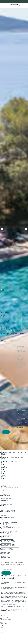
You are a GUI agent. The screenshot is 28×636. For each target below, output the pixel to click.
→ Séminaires (4, 524)
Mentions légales (5, 617)
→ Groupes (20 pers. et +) (7, 526)
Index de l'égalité (5, 495)
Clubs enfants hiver (6, 553)
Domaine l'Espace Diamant (8, 544)
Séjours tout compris (6, 548)
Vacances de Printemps (7, 532)
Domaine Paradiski (6, 543)
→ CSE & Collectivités (6, 523)
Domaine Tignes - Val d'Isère (8, 545)
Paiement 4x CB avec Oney (8, 510)
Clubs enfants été (5, 552)
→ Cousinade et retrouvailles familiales (10, 527)
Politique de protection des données (10, 621)
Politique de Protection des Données (14, 610)
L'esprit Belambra (5, 497)
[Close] (4, 324)
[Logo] (14, 4)
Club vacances (4, 537)
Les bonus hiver (5, 555)
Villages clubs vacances (7, 549)
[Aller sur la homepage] (3, 479)
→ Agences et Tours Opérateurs (9, 522)
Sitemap (3, 622)
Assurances (4, 505)
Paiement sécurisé (5, 512)
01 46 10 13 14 (4, 485)
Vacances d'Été (5, 533)
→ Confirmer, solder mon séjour (9, 531)
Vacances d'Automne (6, 535)
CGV (2, 618)
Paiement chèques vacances (8, 511)
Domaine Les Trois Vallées (7, 540)
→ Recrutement (5, 494)
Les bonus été (4, 556)
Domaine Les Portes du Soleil (8, 541)
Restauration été (5, 551)
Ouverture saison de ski (7, 539)
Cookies (3, 615)
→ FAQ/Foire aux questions (8, 502)
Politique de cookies (6, 619)
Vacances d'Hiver (5, 536)
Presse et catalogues (6, 498)
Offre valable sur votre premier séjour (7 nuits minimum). (12, 565)
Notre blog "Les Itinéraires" (7, 517)
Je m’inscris (6, 573)
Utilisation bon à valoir (7, 504)
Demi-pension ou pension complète (10, 547)
